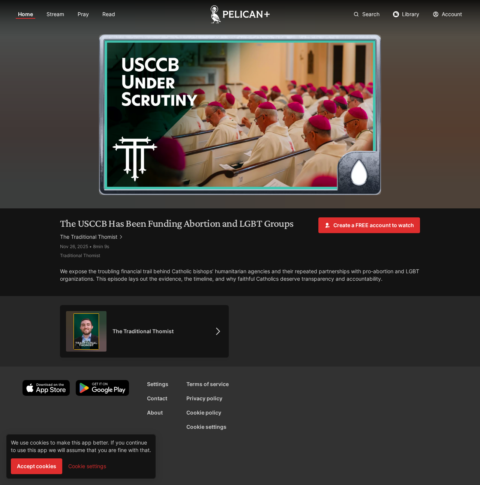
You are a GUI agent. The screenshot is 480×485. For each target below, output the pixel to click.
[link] (25, 14)
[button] (369, 225)
